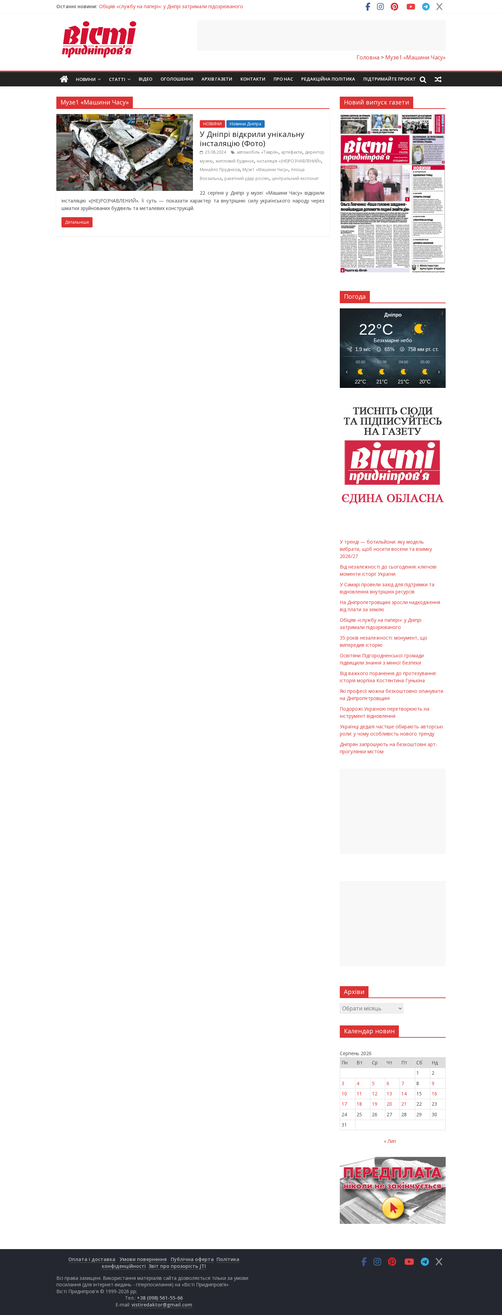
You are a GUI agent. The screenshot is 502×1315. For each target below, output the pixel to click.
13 (389, 1093)
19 (374, 1104)
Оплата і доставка (91, 1259)
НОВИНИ (212, 124)
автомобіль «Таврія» (257, 152)
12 (374, 1093)
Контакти (252, 79)
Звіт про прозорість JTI (177, 1266)
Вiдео (145, 79)
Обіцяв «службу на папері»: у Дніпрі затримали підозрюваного (171, 6)
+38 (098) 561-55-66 (160, 1298)
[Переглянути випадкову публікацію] (438, 79)
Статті (117, 79)
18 (359, 1104)
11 (359, 1093)
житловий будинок (234, 161)
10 (344, 1093)
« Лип (390, 1141)
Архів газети (216, 79)
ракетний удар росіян (246, 178)
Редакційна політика (328, 79)
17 (344, 1104)
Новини (86, 79)
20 (389, 1104)
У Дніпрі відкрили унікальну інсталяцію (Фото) (252, 138)
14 (404, 1093)
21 (404, 1104)
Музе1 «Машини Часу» (265, 169)
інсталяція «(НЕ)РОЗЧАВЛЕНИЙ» (289, 161)
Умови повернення (143, 1259)
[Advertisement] (321, 35)
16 (434, 1093)
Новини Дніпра (245, 124)
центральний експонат (295, 178)
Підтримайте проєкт (389, 79)
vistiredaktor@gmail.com (161, 1304)
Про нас (283, 79)
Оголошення (177, 79)
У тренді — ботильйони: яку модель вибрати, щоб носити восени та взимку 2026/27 (386, 548)
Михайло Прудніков (220, 169)
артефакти (291, 152)
